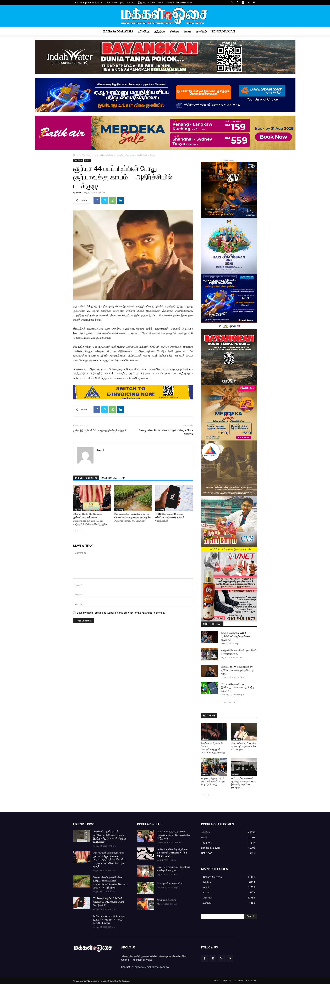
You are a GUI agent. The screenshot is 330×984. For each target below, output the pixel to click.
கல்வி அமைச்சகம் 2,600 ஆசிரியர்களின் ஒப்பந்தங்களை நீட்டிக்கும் (236, 636)
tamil (78, 192)
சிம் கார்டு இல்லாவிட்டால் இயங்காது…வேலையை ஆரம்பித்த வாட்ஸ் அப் (237, 687)
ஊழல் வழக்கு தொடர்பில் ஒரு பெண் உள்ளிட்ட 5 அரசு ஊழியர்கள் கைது (213, 781)
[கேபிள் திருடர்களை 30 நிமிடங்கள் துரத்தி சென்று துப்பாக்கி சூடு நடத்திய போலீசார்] (81, 920)
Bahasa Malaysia (115, 2)
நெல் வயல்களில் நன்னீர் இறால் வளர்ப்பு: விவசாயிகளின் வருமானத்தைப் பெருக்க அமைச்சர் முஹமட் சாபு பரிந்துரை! (132, 517)
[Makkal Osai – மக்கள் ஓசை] (165, 16)
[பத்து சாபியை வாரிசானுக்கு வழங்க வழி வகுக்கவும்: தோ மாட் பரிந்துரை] (244, 731)
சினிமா (151, 2)
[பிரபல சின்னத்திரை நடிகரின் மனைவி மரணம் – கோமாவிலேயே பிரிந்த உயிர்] (145, 836)
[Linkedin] (120, 200)
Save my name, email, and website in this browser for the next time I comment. (121, 612)
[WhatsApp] (112, 200)
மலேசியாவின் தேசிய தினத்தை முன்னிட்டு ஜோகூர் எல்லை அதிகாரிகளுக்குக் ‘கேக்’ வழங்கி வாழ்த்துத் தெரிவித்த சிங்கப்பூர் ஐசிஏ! (109, 859)
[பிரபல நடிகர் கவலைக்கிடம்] (145, 888)
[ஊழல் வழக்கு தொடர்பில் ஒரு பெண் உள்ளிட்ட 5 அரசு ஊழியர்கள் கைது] (214, 767)
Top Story (86, 155)
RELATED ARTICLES (86, 478)
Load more (228, 702)
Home (76, 155)
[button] (232, 2)
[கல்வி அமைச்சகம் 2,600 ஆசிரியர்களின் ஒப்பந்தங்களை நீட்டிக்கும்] (209, 637)
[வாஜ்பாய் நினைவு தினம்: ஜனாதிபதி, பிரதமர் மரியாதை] (209, 654)
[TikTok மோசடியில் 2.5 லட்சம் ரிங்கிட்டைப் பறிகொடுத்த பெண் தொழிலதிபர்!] (174, 498)
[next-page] (81, 531)
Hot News (236, 739)
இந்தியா (142, 2)
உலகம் (160, 2)
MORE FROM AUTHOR (113, 478)
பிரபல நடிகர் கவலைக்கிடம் (170, 883)
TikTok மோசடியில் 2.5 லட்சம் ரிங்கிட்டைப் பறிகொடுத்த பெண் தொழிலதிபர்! (169, 517)
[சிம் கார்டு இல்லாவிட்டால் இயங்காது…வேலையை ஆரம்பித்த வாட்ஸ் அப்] (209, 688)
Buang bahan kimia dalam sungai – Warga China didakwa (166, 432)
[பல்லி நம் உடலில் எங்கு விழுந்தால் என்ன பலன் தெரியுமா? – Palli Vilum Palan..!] (145, 853)
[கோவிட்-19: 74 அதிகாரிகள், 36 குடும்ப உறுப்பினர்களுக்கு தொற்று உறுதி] (209, 671)
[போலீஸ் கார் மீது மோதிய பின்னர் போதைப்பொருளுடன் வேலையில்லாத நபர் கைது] (214, 731)
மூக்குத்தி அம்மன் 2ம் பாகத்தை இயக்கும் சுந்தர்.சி (100, 430)
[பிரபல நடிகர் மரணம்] (145, 904)
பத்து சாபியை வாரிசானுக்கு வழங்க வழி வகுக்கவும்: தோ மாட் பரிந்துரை (243, 746)
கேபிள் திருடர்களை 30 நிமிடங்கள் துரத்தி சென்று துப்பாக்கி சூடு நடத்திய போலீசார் (109, 919)
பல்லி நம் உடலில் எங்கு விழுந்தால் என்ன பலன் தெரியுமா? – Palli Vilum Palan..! (172, 852)
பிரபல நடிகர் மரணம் (166, 899)
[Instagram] (242, 2)
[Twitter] (248, 2)
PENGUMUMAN (184, 2)
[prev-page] (75, 531)
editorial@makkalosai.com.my (152, 967)
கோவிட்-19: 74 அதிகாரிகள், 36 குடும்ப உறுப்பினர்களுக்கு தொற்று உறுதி (237, 670)
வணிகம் (170, 2)
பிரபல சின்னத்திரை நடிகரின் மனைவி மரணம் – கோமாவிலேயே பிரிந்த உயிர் (173, 835)
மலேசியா (131, 2)
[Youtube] (254, 2)
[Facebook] (237, 2)
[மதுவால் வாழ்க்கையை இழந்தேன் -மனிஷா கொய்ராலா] (145, 871)
